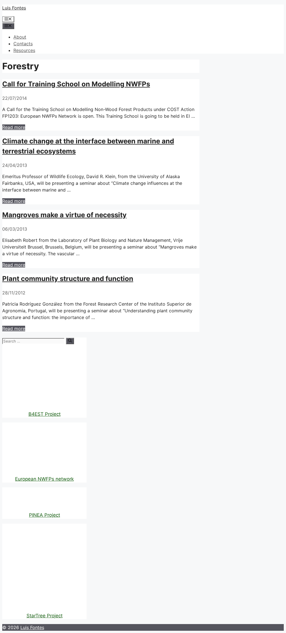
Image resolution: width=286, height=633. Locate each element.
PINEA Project (44, 515)
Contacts (23, 43)
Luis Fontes (14, 8)
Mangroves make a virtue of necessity (64, 215)
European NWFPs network (44, 479)
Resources (24, 50)
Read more (13, 127)
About (19, 37)
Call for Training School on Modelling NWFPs (76, 84)
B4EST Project (44, 414)
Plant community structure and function (67, 279)
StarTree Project (45, 615)
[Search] (70, 341)
